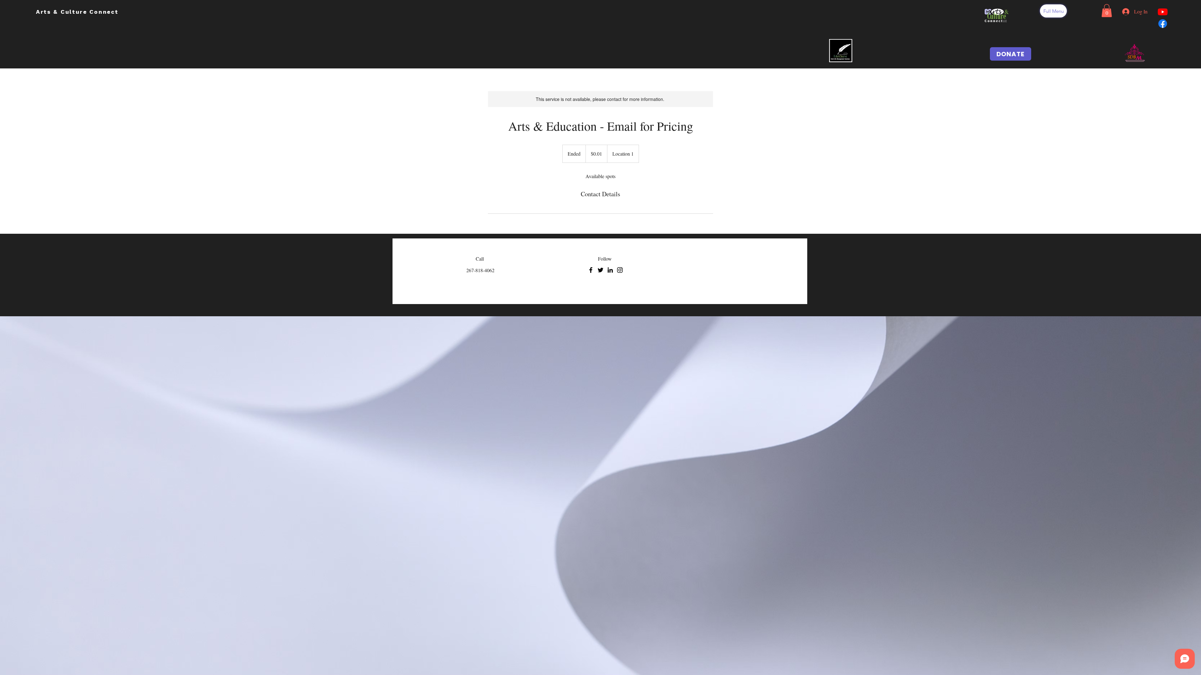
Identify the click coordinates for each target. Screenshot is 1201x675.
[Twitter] (600, 270)
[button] (1053, 11)
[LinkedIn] (610, 270)
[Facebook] (591, 270)
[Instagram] (620, 270)
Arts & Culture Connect (78, 11)
